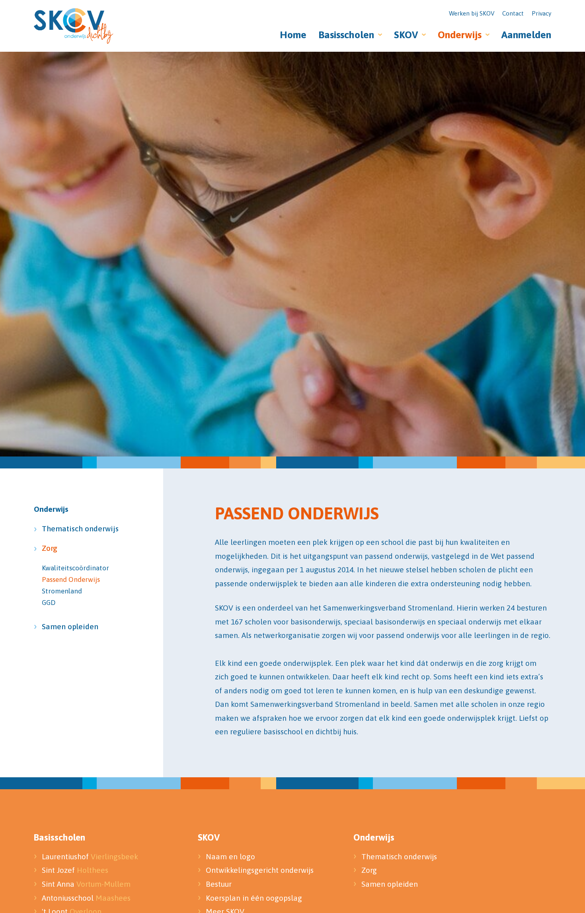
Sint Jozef (75, 870)
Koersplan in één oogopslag (254, 897)
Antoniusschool (86, 897)
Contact (513, 13)
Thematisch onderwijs (76, 528)
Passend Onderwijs (71, 579)
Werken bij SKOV (471, 13)
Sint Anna (86, 884)
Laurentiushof (90, 856)
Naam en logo (230, 856)
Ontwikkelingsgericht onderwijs (260, 870)
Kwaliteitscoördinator (75, 568)
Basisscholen (346, 34)
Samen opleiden (70, 626)
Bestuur (220, 884)
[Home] (73, 26)
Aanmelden (526, 34)
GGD (49, 603)
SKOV (406, 34)
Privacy (541, 13)
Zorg (49, 548)
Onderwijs (460, 34)
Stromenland (62, 591)
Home (293, 34)
